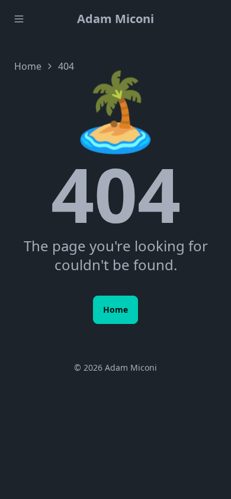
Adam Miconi (115, 19)
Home (27, 66)
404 (66, 66)
